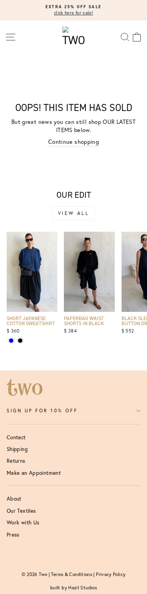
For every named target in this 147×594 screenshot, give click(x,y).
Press (13, 534)
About (14, 498)
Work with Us (23, 522)
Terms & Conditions (71, 574)
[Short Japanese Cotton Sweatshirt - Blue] (11, 341)
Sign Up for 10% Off (42, 410)
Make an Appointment (34, 472)
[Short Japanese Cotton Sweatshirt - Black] (20, 341)
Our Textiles (21, 510)
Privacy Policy (110, 574)
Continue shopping (73, 141)
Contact (16, 437)
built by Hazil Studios (73, 587)
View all (73, 213)
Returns (16, 460)
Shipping (17, 449)
